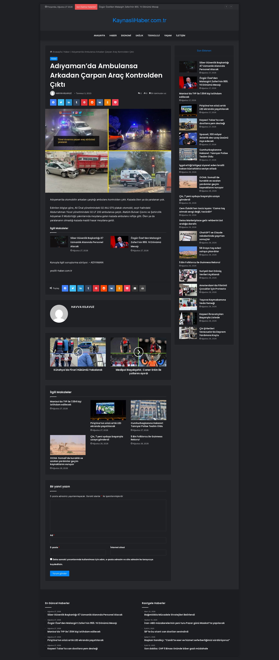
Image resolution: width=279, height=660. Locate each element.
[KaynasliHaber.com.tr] (139, 20)
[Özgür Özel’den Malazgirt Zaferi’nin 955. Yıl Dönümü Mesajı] (119, 242)
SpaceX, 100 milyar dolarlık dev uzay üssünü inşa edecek (213, 138)
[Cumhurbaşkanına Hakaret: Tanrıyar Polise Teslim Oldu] (148, 410)
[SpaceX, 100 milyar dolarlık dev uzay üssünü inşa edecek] (188, 139)
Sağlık (139, 35)
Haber (113, 35)
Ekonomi (126, 35)
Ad (52, 535)
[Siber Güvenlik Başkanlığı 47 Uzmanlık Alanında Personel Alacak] (59, 242)
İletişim (180, 35)
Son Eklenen (204, 50)
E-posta (55, 547)
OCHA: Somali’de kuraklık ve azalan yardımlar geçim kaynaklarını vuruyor (66, 461)
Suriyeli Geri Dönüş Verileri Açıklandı (210, 272)
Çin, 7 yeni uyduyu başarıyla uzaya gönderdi (106, 438)
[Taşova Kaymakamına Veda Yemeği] (188, 304)
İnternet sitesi (117, 547)
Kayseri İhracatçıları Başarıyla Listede (211, 316)
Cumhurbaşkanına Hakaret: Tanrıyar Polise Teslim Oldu (147, 425)
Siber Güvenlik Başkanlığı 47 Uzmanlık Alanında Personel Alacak (86, 242)
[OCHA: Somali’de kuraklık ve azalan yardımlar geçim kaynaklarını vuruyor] (68, 445)
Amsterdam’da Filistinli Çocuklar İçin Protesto (213, 287)
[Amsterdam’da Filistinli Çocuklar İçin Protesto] (188, 290)
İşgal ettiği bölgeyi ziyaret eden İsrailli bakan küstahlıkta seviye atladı (201, 167)
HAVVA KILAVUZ (64, 93)
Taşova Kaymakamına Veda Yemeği (212, 301)
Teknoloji (154, 35)
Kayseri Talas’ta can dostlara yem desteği (212, 121)
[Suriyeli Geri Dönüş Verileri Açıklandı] (188, 275)
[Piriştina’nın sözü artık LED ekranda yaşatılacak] (108, 410)
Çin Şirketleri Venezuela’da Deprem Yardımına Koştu (212, 332)
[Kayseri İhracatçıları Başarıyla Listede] (188, 319)
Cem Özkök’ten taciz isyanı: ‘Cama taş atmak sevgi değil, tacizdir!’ (202, 210)
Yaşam (168, 35)
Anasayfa (99, 35)
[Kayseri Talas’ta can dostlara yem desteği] (188, 124)
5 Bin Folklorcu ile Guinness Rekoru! (146, 438)
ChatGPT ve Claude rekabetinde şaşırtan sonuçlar (212, 236)
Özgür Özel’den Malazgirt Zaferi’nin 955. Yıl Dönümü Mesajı (146, 242)
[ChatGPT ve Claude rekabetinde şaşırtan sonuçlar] (188, 236)
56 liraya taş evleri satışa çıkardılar (210, 249)
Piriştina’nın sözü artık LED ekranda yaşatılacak (105, 425)
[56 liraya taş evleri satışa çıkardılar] (188, 252)
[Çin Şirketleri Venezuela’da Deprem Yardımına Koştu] (188, 333)
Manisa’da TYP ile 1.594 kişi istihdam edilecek (121, 6)
